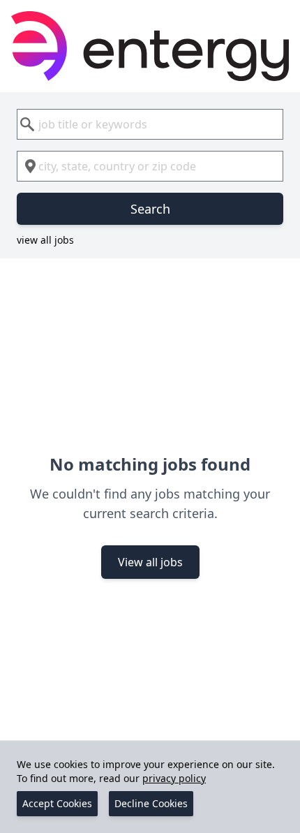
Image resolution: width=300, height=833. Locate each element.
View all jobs (150, 562)
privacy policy (174, 778)
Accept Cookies (57, 803)
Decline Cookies (151, 803)
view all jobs (45, 239)
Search (150, 208)
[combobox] (150, 124)
